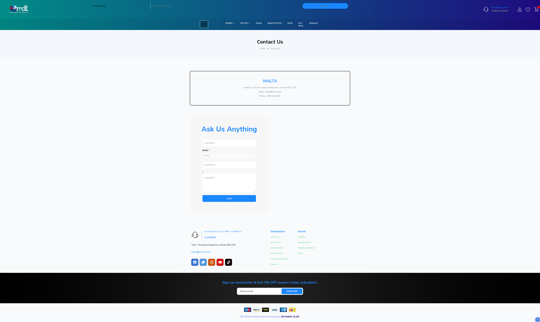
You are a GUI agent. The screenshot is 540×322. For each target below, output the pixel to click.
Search (325, 6)
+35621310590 (499, 10)
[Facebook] (194, 262)
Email (205, 150)
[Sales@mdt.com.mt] (486, 9)
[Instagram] (211, 262)
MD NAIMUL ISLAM (290, 317)
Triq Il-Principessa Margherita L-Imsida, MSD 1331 (274, 87)
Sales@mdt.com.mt (499, 7)
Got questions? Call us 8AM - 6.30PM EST (223, 231)
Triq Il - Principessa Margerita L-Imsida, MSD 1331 (213, 245)
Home (262, 48)
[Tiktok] (228, 262)
